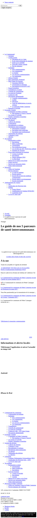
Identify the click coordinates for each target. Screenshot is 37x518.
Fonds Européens (13, 88)
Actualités (8, 215)
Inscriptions (15, 142)
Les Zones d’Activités (15, 115)
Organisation (16, 145)
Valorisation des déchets (15, 133)
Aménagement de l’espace (12, 182)
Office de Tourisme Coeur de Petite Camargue (22, 485)
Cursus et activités (17, 154)
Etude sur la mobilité (18, 62)
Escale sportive (16, 174)
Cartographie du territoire (15, 414)
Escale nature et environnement (21, 179)
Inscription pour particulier (20, 130)
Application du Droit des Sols (17, 186)
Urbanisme (8, 456)
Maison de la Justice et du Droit (17, 160)
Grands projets (12, 57)
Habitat (10, 187)
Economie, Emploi (10, 110)
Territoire (11, 56)
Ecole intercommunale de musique (22, 61)
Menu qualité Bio (17, 144)
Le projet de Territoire (14, 93)
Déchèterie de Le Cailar (19, 59)
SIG (9, 184)
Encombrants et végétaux (15, 125)
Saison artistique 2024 (18, 157)
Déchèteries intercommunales (17, 127)
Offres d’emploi (13, 78)
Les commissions (17, 71)
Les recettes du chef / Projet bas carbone (24, 149)
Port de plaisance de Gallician (17, 487)
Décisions (15, 101)
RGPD (7, 508)
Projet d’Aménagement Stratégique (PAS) (13, 269)
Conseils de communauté (15, 91)
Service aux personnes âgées (16, 164)
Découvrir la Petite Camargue (13, 483)
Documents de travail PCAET (21, 86)
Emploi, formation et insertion (17, 117)
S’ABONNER (5, 268)
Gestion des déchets (10, 118)
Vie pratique (8, 138)
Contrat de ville (13, 95)
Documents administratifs (16, 96)
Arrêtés (14, 100)
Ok (23, 516)
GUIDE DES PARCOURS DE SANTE (18, 257)
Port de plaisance (17, 66)
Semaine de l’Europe (18, 150)
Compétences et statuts (15, 90)
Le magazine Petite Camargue (21, 106)
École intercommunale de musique (18, 152)
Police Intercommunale (15, 165)
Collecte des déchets (14, 122)
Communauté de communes (13, 412)
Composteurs (12, 123)
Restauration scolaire (14, 140)
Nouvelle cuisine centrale (19, 64)
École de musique (13, 472)
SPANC (10, 137)
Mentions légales (10, 506)
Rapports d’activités (14, 108)
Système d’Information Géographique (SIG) (21, 458)
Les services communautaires (21, 74)
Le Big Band (16, 159)
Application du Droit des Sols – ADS (19, 460)
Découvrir (8, 167)
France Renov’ (16, 189)
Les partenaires (16, 76)
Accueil (7, 213)
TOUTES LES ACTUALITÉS (19, 268)
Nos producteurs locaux (19, 147)
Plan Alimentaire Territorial (16, 79)
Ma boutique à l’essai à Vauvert (21, 113)
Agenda (14, 477)
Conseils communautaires (19, 98)
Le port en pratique (18, 172)
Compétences (12, 426)
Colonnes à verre (13, 135)
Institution (11, 68)
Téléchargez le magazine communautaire (13, 321)
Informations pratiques (19, 128)
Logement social (17, 192)
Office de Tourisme (14, 169)
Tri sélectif (11, 120)
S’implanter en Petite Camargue (17, 111)
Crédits (7, 510)
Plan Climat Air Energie (15, 81)
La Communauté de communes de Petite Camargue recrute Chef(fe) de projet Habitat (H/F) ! (18, 278)
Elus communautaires (18, 69)
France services (13, 162)
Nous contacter (9, 2)
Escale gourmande (17, 181)
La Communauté (10, 54)
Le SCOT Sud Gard (14, 194)
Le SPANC (11, 455)
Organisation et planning (19, 84)
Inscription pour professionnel (21, 132)
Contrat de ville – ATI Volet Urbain (18, 431)
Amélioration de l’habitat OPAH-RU (23, 191)
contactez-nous (5, 496)
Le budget (15, 73)
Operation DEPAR (18, 83)
